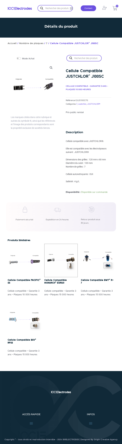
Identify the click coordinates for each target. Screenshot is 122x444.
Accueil (12, 43)
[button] (51, 68)
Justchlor (82, 104)
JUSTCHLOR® (93, 104)
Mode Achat (28, 58)
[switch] (19, 58)
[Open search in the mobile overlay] (55, 8)
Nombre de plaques (31, 43)
